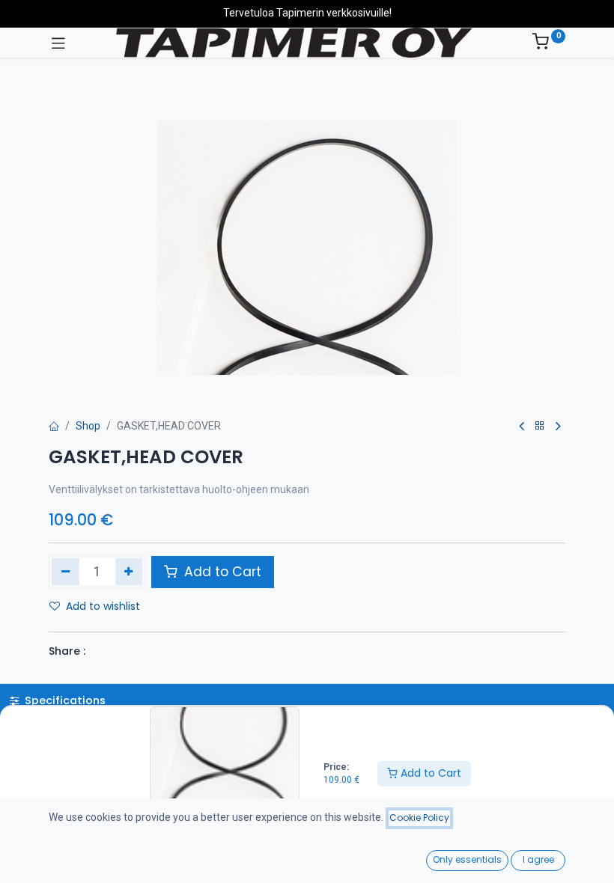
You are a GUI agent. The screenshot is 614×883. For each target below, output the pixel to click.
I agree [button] (538, 859)
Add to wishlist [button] (103, 606)
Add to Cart (429, 773)
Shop (88, 426)
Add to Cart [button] (220, 572)
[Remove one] (65, 571)
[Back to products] (540, 426)
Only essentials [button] (467, 859)
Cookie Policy (419, 817)
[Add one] (129, 571)
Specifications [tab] (64, 700)
